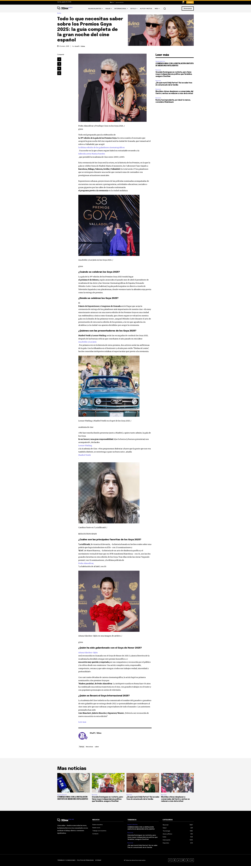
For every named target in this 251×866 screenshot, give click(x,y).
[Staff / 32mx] (83, 736)
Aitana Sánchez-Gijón (88, 652)
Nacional (158, 70)
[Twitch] (183, 860)
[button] (164, 8)
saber (97, 747)
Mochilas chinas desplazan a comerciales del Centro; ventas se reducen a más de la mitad (175, 799)
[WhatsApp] (59, 73)
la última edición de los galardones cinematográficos (101, 147)
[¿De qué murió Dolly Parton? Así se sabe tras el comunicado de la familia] (142, 783)
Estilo (59, 13)
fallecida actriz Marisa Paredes (91, 154)
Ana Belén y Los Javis (87, 342)
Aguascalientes (160, 61)
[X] (59, 64)
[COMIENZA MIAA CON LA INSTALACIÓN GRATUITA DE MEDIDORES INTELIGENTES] (73, 783)
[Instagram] (174, 860)
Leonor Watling (85, 445)
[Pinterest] (59, 68)
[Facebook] (59, 59)
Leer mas (82, 722)
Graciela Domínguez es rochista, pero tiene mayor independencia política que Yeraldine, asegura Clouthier (174, 74)
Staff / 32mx (80, 46)
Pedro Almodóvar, (86, 563)
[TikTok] (179, 860)
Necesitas (89, 747)
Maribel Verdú (84, 455)
